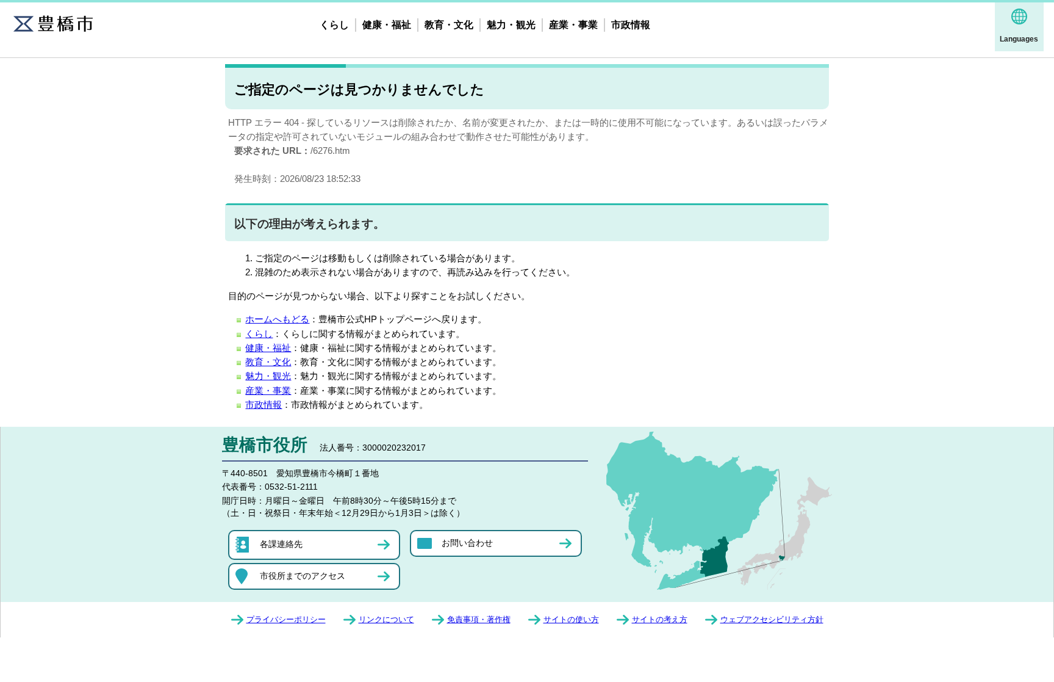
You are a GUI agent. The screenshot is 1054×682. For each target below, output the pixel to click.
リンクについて (386, 619)
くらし (334, 25)
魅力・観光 (511, 25)
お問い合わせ (467, 543)
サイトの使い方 (571, 619)
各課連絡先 (281, 544)
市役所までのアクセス (302, 576)
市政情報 (630, 25)
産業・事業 (573, 25)
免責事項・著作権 (479, 619)
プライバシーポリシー (286, 619)
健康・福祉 (386, 25)
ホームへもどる (277, 319)
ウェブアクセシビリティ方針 (771, 619)
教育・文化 (449, 25)
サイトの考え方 (659, 619)
